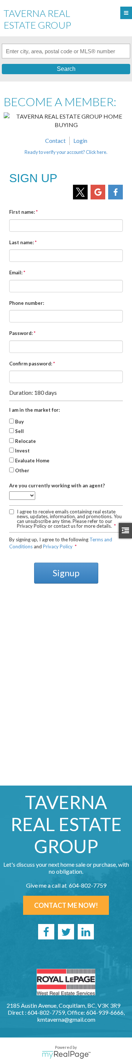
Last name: (21, 242)
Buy (19, 422)
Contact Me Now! (66, 905)
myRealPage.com (66, 1055)
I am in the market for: (34, 410)
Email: (15, 272)
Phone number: (26, 303)
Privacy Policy (58, 546)
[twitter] (66, 931)
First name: (22, 212)
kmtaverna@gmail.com (66, 1019)
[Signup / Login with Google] (98, 192)
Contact (55, 140)
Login (80, 140)
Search (66, 69)
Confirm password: (30, 364)
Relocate (25, 441)
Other (22, 470)
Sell (19, 431)
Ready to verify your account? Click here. (66, 152)
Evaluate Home (32, 460)
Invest (22, 451)
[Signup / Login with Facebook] (115, 192)
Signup (66, 572)
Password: (21, 333)
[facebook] (46, 931)
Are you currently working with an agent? (57, 485)
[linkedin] (86, 931)
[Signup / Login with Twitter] (80, 192)
